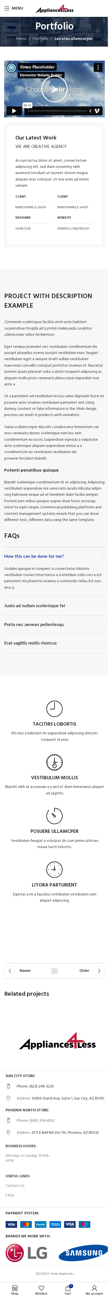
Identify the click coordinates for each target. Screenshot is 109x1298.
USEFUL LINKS (18, 1176)
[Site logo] (54, 8)
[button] (54, 89)
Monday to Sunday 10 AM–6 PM (28, 1158)
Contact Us (15, 1186)
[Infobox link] (54, 722)
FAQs (10, 1195)
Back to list (54, 971)
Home (21, 39)
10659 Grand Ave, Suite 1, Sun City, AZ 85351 (68, 1098)
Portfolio (40, 39)
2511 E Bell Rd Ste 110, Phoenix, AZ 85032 (65, 1133)
